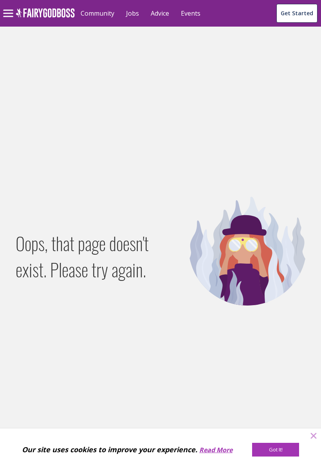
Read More (216, 450)
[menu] (9, 7)
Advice (160, 13)
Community (97, 13)
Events (190, 13)
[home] (45, 17)
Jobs (132, 13)
